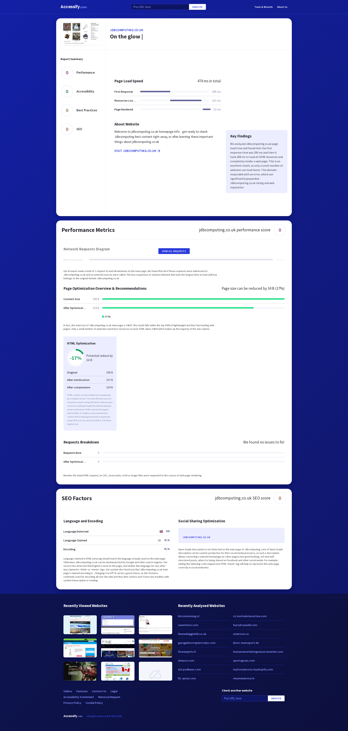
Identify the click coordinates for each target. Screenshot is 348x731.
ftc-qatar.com (187, 678)
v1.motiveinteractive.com (250, 616)
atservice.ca (241, 634)
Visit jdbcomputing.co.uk (135, 151)
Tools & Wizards (263, 7)
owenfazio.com (188, 625)
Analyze (197, 7)
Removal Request (109, 697)
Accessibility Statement (78, 697)
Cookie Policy (94, 703)
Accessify (74, 7)
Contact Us (99, 691)
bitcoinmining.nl (188, 616)
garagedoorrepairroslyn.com (197, 643)
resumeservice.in (243, 678)
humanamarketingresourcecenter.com (258, 651)
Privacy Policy (72, 703)
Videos (67, 691)
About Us (282, 7)
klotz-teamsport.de (246, 643)
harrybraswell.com (245, 625)
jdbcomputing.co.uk (126, 30)
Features (82, 691)
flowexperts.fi (187, 651)
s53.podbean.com (189, 669)
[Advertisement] (198, 62)
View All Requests (174, 251)
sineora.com (186, 660)
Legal (114, 691)
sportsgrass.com (244, 660)
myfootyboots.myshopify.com (253, 669)
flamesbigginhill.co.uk (192, 634)
